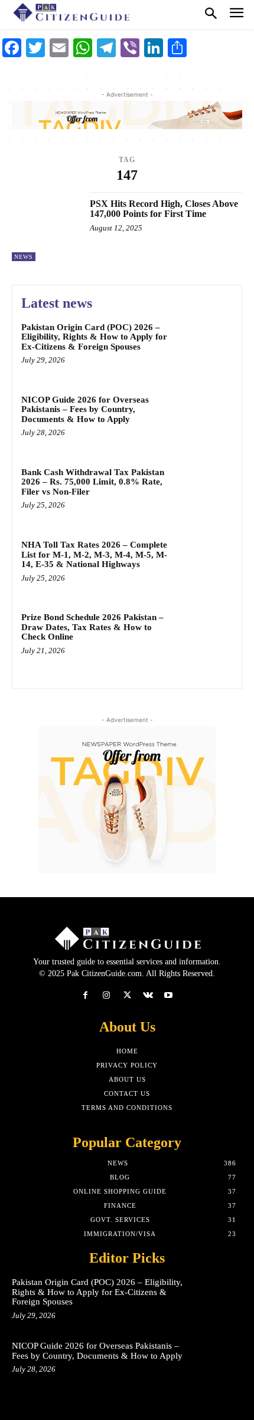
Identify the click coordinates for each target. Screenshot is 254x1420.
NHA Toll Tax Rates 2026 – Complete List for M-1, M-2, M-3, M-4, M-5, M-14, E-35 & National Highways (94, 554)
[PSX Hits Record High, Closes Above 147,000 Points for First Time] (46, 226)
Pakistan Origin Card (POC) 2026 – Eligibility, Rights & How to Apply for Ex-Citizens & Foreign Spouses (94, 336)
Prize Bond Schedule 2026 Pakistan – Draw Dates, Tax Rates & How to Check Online (92, 626)
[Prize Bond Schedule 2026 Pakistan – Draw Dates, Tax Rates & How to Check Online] (205, 637)
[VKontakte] (148, 995)
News (23, 256)
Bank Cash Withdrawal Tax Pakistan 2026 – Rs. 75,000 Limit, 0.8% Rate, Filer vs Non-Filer (92, 481)
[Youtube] (168, 995)
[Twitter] (126, 995)
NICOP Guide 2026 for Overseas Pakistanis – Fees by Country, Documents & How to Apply (85, 409)
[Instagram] (106, 995)
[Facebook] (85, 995)
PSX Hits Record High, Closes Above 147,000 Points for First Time (164, 209)
